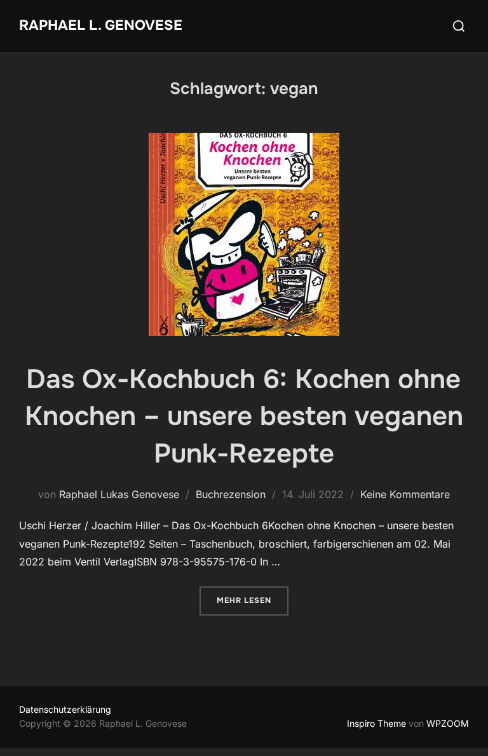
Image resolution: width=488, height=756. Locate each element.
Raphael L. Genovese (100, 25)
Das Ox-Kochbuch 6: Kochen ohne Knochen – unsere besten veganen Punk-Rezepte (244, 416)
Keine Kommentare (405, 494)
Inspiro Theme (376, 723)
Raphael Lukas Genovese (119, 494)
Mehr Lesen (252, 600)
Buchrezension (231, 494)
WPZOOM (447, 723)
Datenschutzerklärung (65, 709)
